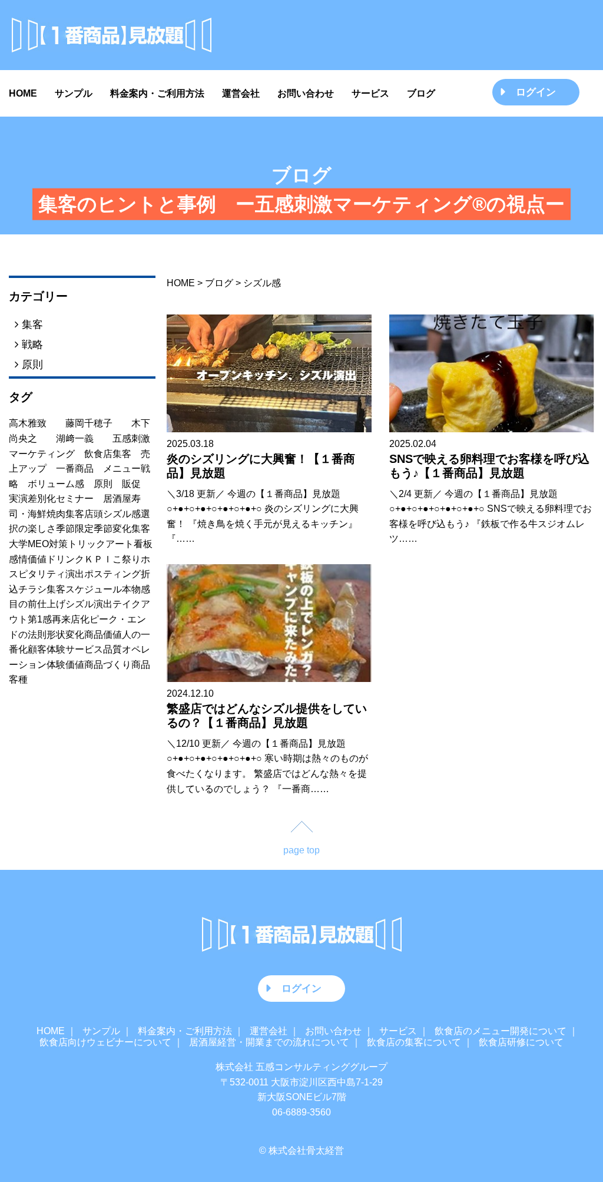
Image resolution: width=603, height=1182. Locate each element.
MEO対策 (48, 544)
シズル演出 (88, 604)
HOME (23, 93)
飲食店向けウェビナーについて (105, 1042)
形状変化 (65, 635)
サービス (370, 93)
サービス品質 (93, 649)
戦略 (31, 344)
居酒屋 (117, 499)
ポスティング (112, 574)
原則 (31, 364)
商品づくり (107, 665)
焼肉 (56, 514)
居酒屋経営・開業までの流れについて (269, 1042)
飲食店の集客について (414, 1042)
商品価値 (103, 635)
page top (301, 850)
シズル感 (122, 514)
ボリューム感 (61, 484)
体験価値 (65, 665)
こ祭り (126, 559)
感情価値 (28, 559)
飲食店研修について (521, 1042)
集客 (31, 324)
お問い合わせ (305, 93)
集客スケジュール (84, 589)
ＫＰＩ (98, 559)
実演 (18, 499)
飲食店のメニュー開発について (500, 1031)
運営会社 (241, 93)
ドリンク (65, 559)
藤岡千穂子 (98, 423)
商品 (140, 665)
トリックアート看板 (110, 544)
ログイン (536, 92)
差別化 (42, 499)
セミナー (79, 499)
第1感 (40, 619)
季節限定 (75, 529)
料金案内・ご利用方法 (157, 93)
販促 (136, 484)
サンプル (73, 93)
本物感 (136, 589)
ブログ (421, 93)
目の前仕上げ (37, 604)
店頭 (93, 514)
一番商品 (79, 468)
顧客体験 (46, 649)
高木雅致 (37, 423)
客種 (18, 679)
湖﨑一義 (84, 438)
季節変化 (112, 529)
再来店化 (71, 619)
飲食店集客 (112, 454)
